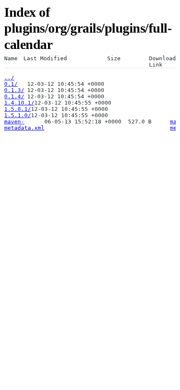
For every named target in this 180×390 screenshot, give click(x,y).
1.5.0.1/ (17, 109)
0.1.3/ (14, 90)
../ (9, 77)
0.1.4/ (14, 96)
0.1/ (11, 84)
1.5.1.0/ (17, 115)
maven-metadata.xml (24, 124)
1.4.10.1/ (19, 103)
